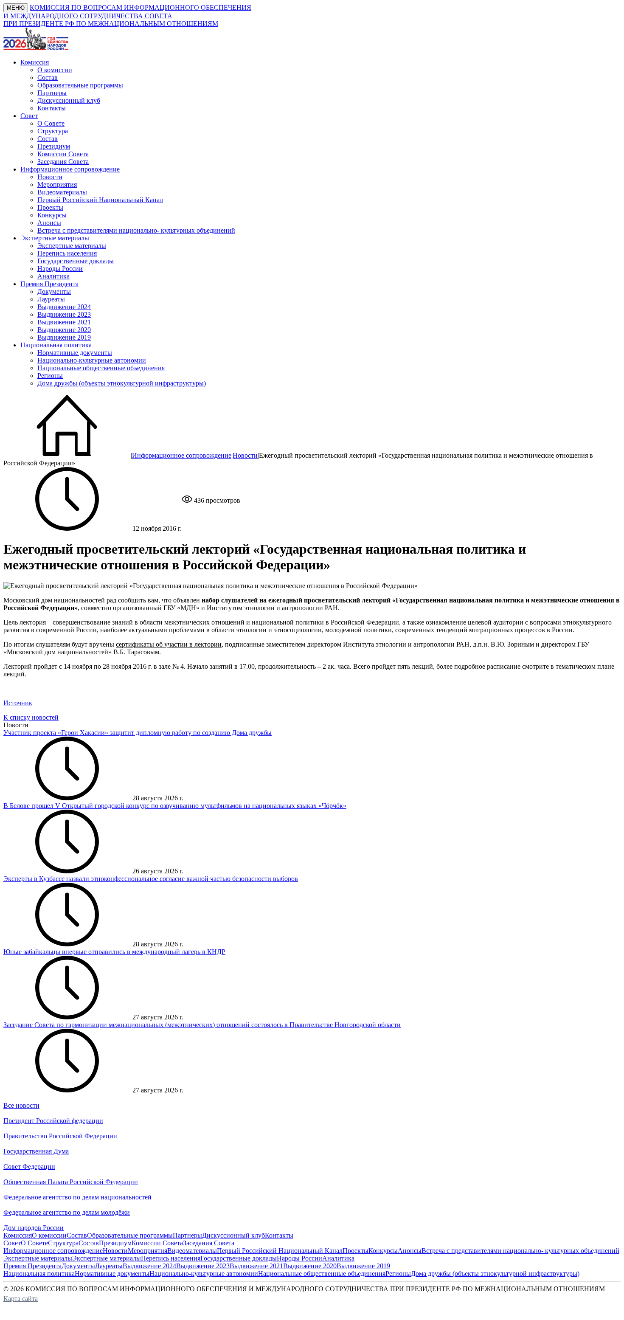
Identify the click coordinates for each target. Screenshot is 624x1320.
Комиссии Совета (63, 154)
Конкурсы (52, 215)
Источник (17, 702)
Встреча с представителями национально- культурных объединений (136, 230)
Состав (47, 77)
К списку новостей (31, 717)
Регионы (50, 375)
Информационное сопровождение (181, 455)
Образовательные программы (80, 85)
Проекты (50, 207)
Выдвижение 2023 (64, 314)
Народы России (60, 268)
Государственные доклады (75, 261)
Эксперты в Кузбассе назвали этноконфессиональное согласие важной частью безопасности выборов (150, 878)
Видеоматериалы (62, 192)
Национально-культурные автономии (91, 360)
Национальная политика (39, 1273)
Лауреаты (51, 299)
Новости (49, 176)
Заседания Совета (63, 161)
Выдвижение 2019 (64, 337)
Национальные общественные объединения (101, 368)
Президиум (53, 146)
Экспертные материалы (71, 245)
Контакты (51, 108)
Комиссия (17, 1235)
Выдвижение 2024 (64, 306)
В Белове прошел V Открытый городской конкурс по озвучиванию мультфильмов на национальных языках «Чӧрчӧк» (174, 805)
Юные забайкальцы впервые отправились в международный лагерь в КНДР (114, 951)
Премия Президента (32, 1265)
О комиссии (54, 69)
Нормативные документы (74, 352)
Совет (12, 1243)
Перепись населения (67, 253)
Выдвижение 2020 (64, 329)
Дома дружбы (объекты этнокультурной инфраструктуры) (121, 383)
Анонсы (49, 222)
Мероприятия (57, 184)
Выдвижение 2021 (64, 322)
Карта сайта (20, 1298)
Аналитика (53, 276)
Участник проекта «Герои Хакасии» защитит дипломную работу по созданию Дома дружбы (137, 732)
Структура (52, 131)
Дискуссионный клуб (68, 100)
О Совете (51, 123)
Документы (54, 291)
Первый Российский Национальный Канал (100, 199)
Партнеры (52, 92)
